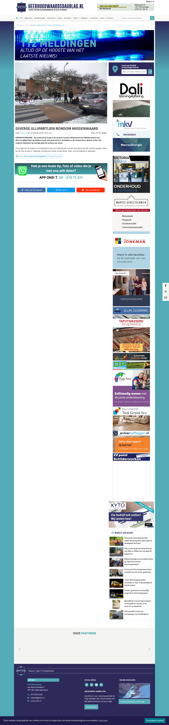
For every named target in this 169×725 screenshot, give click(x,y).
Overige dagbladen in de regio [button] (132, 701)
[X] (91, 685)
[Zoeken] (152, 18)
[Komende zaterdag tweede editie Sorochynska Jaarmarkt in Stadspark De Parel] (116, 541)
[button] (17, 649)
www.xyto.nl (36, 701)
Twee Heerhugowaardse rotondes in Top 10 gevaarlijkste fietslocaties (138, 582)
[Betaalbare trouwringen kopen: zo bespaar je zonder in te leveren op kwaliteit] (116, 604)
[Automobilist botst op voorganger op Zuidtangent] (116, 614)
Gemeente (51, 18)
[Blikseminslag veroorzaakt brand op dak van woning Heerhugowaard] (116, 562)
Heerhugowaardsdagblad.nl (56, 6)
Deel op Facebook (33, 190)
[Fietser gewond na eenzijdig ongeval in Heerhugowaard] (116, 593)
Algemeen (28, 18)
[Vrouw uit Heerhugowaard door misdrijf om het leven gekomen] (116, 572)
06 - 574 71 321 (71, 177)
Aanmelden (91, 707)
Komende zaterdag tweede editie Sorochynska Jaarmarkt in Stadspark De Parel (138, 540)
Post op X (62, 190)
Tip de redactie (92, 190)
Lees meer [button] (103, 720)
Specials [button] (67, 18)
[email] (166, 298)
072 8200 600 (37, 694)
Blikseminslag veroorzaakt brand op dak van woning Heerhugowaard (138, 561)
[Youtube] (96, 685)
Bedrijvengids (40, 18)
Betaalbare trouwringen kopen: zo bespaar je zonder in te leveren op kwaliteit (137, 603)
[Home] (16, 18)
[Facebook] (86, 685)
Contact (110, 18)
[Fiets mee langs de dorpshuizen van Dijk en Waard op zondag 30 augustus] (116, 552)
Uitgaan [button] (84, 18)
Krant (102, 18)
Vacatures (94, 18)
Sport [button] (76, 18)
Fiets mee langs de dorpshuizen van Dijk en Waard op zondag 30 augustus (138, 551)
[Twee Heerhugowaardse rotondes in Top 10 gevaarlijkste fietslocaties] (116, 583)
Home (19, 25)
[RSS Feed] (101, 685)
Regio (60, 18)
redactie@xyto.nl (37, 698)
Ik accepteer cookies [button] (155, 721)
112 (21, 18)
